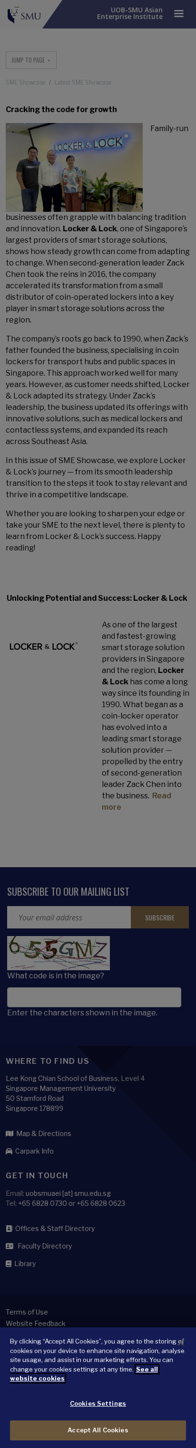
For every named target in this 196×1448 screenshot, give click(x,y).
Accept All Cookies (98, 1430)
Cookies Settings (98, 1403)
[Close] (180, 1342)
